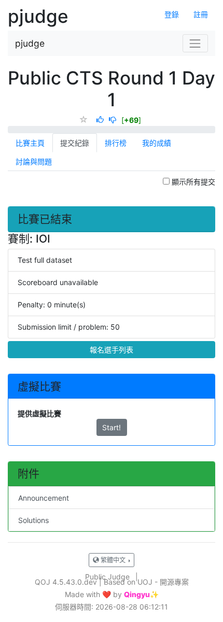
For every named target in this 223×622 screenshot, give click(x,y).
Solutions (33, 520)
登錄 (171, 14)
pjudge (30, 43)
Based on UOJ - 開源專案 (146, 581)
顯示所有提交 (192, 181)
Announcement (43, 497)
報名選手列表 (111, 349)
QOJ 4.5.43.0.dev (66, 581)
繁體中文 (113, 560)
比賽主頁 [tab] (30, 142)
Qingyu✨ (141, 594)
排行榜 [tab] (116, 142)
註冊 (200, 14)
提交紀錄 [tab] (74, 142)
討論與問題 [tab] (34, 161)
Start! (111, 427)
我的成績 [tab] (156, 142)
